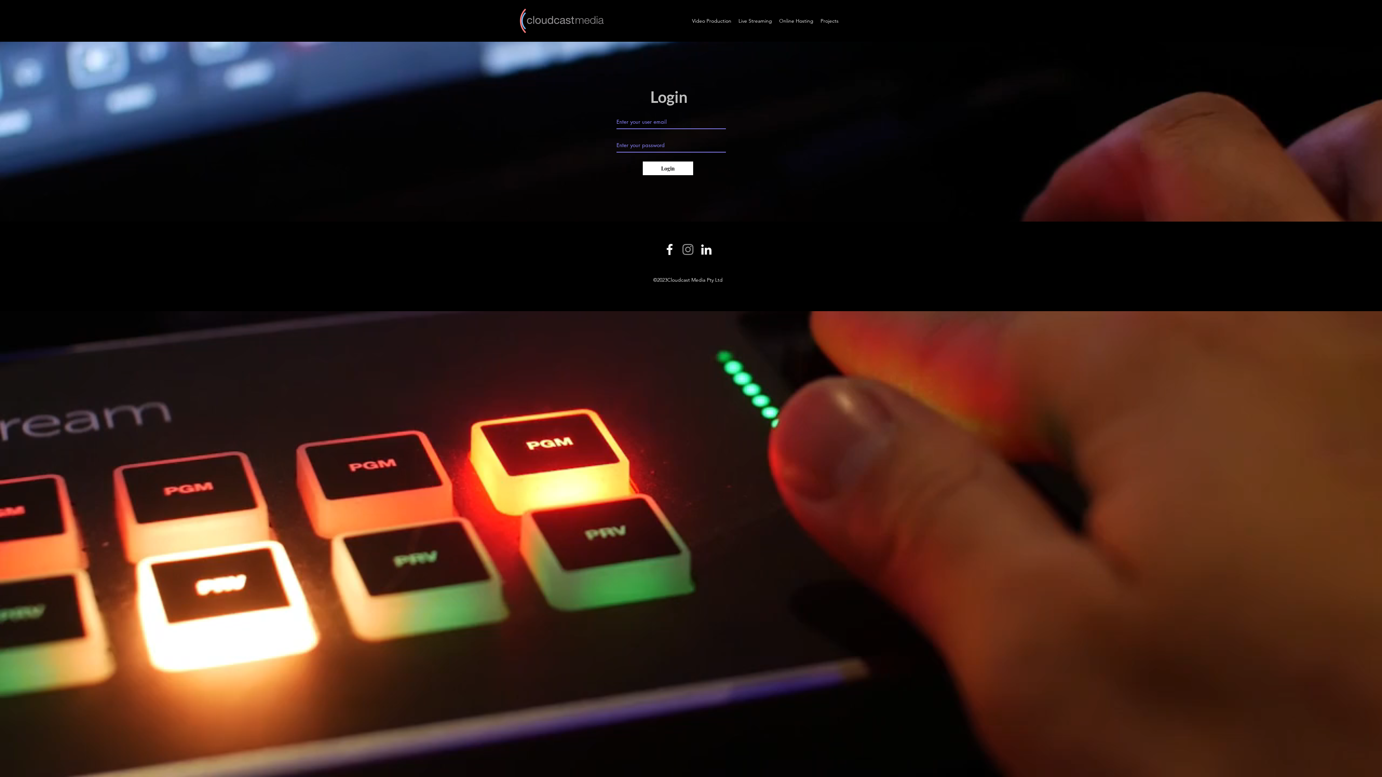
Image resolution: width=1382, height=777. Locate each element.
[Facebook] (669, 249)
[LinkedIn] (706, 249)
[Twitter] (688, 249)
